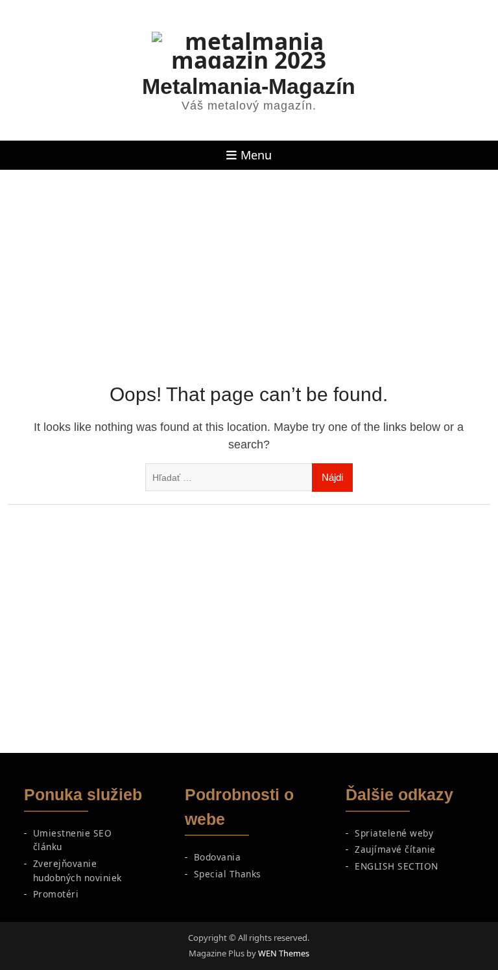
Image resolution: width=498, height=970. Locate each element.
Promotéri (56, 894)
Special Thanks (227, 874)
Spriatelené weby (394, 833)
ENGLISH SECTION (396, 866)
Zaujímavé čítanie (395, 849)
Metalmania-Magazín (248, 86)
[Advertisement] (249, 267)
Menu (256, 155)
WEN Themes (283, 953)
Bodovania (217, 857)
